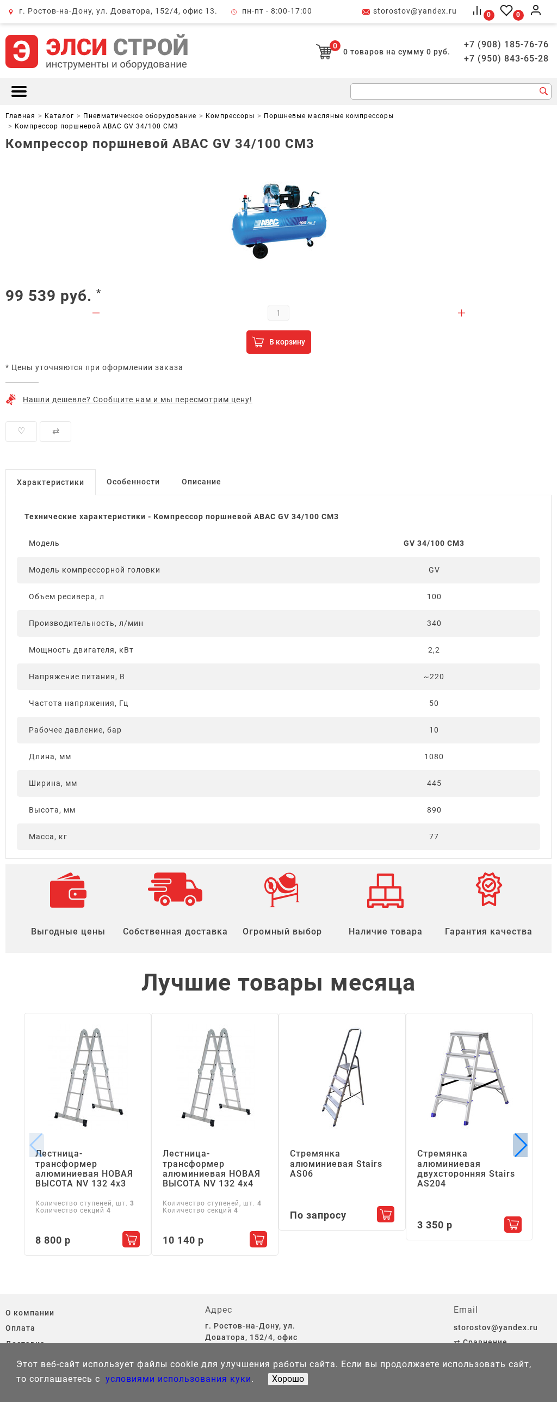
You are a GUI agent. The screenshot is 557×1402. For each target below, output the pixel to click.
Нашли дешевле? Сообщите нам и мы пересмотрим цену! (137, 399)
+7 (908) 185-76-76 (506, 45)
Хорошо (288, 1379)
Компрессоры (230, 116)
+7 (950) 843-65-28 (506, 59)
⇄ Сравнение (481, 1342)
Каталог (59, 116)
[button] (520, 1145)
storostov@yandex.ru (415, 11)
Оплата (20, 1328)
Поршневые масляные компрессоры (329, 116)
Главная (20, 116)
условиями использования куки (177, 1379)
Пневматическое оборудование (139, 116)
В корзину (287, 341)
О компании (29, 1312)
